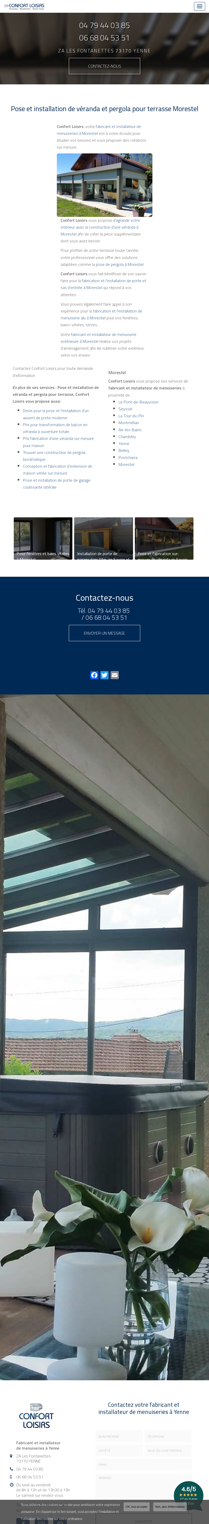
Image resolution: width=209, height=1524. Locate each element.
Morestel (126, 464)
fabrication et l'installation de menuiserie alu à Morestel (101, 314)
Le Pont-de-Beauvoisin (139, 402)
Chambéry (127, 436)
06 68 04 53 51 (104, 38)
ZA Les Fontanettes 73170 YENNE (104, 51)
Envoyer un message (104, 633)
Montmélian (129, 422)
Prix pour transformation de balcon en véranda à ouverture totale (55, 428)
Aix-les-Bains (130, 429)
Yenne (124, 443)
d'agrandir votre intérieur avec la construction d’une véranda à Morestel (100, 227)
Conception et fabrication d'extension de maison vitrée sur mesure (57, 469)
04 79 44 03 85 (104, 25)
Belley (124, 450)
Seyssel (125, 409)
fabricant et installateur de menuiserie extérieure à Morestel (98, 338)
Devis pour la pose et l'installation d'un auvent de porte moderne (56, 414)
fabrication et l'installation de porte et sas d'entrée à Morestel (103, 284)
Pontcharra (128, 457)
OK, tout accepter (137, 1506)
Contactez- (104, 66)
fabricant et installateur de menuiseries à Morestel (99, 130)
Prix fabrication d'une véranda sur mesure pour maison (58, 442)
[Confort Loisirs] (24, 7)
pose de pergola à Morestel (119, 264)
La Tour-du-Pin (131, 415)
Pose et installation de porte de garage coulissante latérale (56, 483)
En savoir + (43, 538)
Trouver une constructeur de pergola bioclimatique (54, 456)
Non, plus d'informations (170, 1506)
